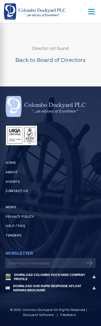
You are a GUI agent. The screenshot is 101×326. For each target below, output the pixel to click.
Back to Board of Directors (50, 60)
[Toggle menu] (91, 11)
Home (11, 163)
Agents (13, 182)
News (11, 207)
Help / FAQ (15, 226)
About (12, 172)
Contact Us (17, 191)
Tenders (14, 235)
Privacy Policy (20, 217)
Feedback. (68, 315)
